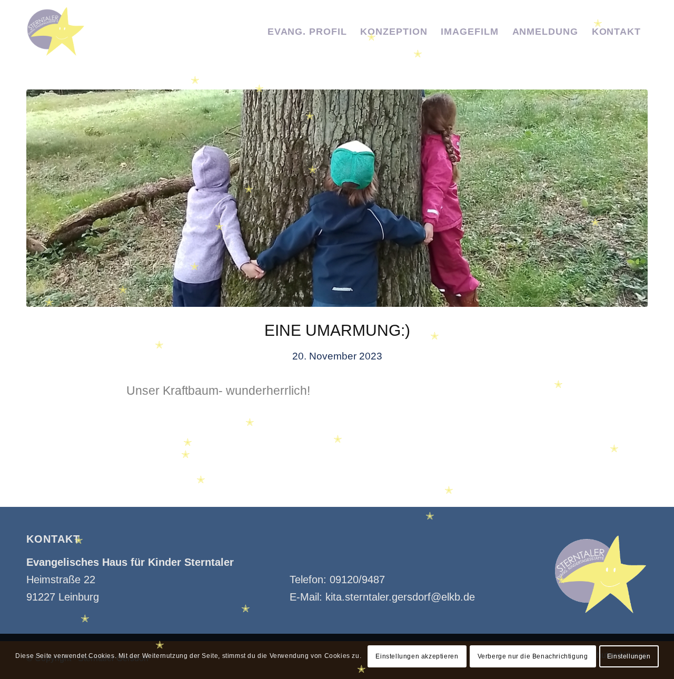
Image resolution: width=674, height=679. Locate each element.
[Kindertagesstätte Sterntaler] (55, 31)
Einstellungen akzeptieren (416, 656)
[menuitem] (307, 31)
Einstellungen (629, 656)
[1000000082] (337, 198)
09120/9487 (357, 579)
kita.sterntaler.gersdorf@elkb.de (400, 597)
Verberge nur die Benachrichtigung (533, 656)
